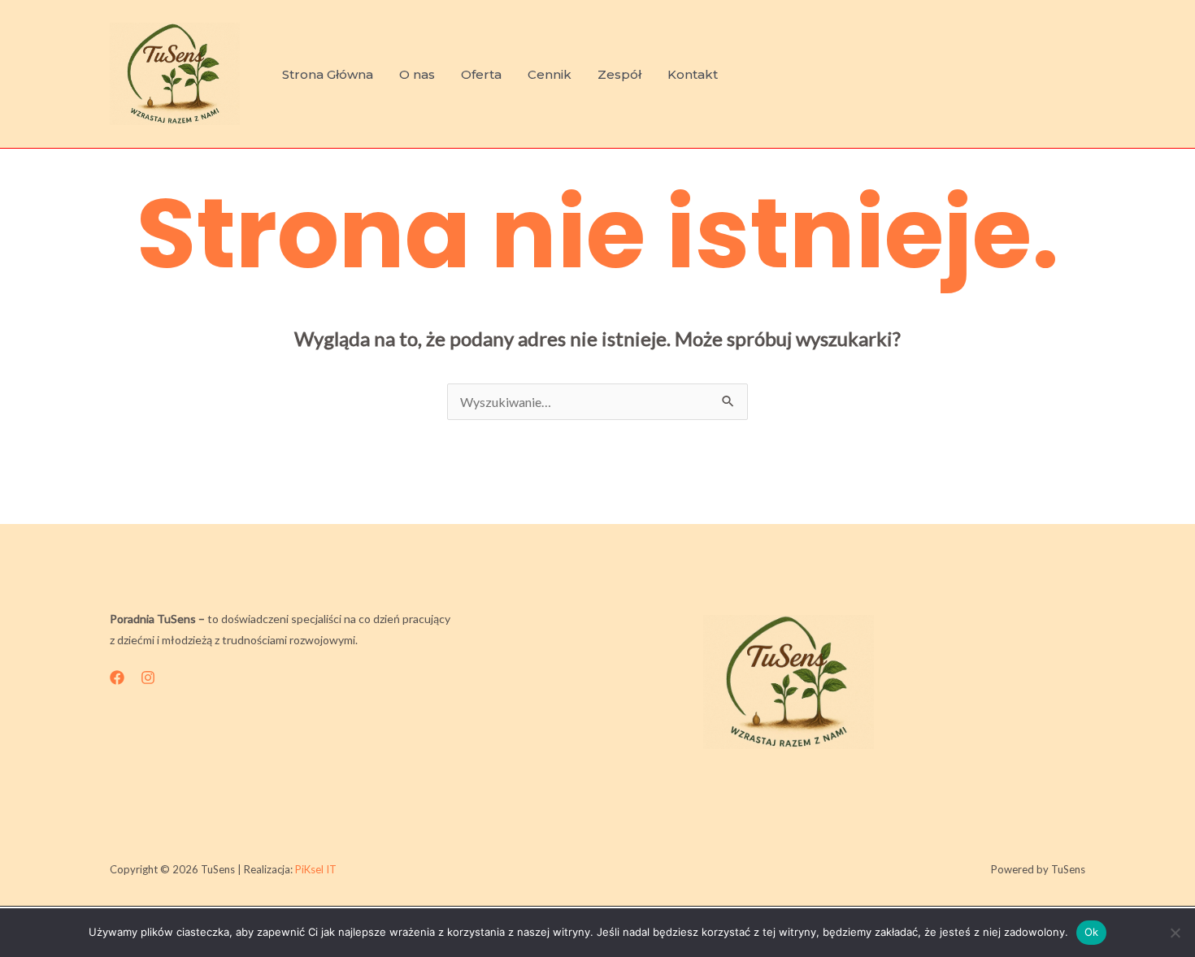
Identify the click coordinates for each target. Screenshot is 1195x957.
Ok (1091, 931)
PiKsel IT (316, 869)
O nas (417, 74)
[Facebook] (117, 677)
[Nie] (1175, 933)
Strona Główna (327, 74)
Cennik (549, 74)
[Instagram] (148, 677)
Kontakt (692, 74)
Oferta (481, 74)
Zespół (619, 74)
